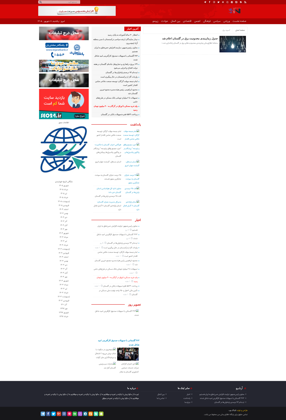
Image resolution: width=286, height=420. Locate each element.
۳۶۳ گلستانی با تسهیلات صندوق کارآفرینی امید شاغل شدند (118, 342)
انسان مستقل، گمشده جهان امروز (108, 161)
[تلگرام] (205, 2)
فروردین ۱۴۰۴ (64, 253)
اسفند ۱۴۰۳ (63, 257)
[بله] (240, 2)
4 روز (128, 238)
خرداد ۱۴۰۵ (63, 197)
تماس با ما (161, 398)
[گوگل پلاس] (59, 414)
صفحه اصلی (240, 30)
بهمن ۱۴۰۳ (64, 260)
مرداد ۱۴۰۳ (64, 284)
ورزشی (226, 21)
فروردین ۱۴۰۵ (64, 205)
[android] (101, 414)
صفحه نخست (239, 21)
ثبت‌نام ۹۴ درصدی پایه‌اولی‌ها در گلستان (122, 72)
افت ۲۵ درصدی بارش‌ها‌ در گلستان (108, 196)
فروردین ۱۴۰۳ (64, 300)
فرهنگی (207, 21)
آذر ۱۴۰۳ (64, 268)
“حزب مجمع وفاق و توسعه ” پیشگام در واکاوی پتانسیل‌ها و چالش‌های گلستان (107, 152)
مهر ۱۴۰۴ (63, 229)
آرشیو (239, 388)
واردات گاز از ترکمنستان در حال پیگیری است (119, 77)
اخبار (138, 220)
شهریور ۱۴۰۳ (64, 280)
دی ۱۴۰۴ (63, 217)
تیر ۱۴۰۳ (64, 288)
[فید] (245, 2)
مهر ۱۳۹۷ (64, 308)
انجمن (197, 21)
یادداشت (135, 124)
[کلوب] (74, 414)
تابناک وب (232, 410)
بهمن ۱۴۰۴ (64, 213)
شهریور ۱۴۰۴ (64, 233)
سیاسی (217, 21)
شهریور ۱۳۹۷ (64, 312)
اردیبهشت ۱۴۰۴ (64, 249)
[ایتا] (236, 2)
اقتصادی (187, 21)
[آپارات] (222, 2)
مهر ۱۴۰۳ (63, 276)
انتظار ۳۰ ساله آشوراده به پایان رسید (123, 35)
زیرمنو (155, 21)
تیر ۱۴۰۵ (64, 193)
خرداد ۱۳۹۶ (63, 316)
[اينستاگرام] (214, 2)
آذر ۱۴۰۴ (64, 221)
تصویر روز (134, 304)
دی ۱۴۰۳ (63, 264)
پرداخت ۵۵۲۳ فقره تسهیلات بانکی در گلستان (119, 114)
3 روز (127, 230)
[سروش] (231, 2)
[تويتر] (218, 2)
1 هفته (97, 247)
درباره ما (187, 402)
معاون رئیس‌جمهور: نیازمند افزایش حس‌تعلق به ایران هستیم (221, 394)
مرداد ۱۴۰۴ (64, 237)
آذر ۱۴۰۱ (64, 304)
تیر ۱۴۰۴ (64, 241)
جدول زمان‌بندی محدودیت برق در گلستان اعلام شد (190, 38)
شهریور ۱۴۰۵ (64, 185)
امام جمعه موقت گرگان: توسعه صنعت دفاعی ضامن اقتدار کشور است (108, 135)
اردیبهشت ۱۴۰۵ (64, 201)
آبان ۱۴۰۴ (63, 225)
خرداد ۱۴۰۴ (63, 245)
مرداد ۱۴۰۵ (64, 189)
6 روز (102, 243)
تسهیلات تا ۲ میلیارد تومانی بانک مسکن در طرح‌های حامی (116, 269)
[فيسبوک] (209, 2)
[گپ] (227, 2)
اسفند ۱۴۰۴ (63, 209)
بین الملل (175, 21)
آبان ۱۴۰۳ (64, 272)
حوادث (164, 21)
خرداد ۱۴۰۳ (63, 292)
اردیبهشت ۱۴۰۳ (64, 296)
